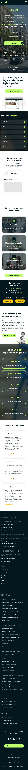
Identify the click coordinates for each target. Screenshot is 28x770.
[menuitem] (14, 524)
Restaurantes (5, 55)
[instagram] (11, 739)
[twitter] (17, 739)
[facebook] (8, 739)
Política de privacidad (14, 757)
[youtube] (19, 739)
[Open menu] (26, 2)
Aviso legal (14, 760)
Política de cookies (14, 762)
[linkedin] (14, 739)
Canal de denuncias (14, 755)
